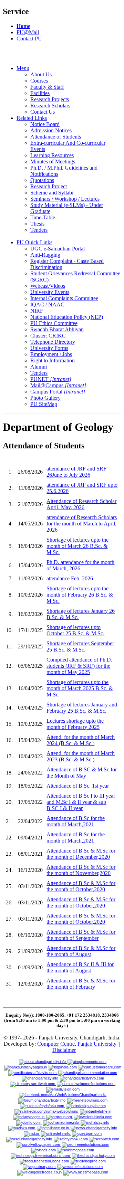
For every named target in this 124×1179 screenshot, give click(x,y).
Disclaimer (64, 1050)
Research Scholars (50, 105)
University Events (49, 292)
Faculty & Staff (47, 87)
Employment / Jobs (51, 354)
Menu (23, 68)
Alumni (38, 367)
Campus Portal (57, 391)
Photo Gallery (45, 398)
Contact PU (29, 38)
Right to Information (52, 360)
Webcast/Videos (47, 286)
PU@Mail (28, 32)
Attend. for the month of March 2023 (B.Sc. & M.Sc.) (80, 756)
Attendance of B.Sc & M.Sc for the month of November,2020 (80, 870)
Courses (39, 81)
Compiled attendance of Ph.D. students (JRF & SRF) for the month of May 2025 (79, 666)
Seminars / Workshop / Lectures (65, 199)
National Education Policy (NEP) (66, 317)
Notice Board (45, 124)
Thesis (37, 224)
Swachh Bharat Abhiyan (57, 329)
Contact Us (42, 112)
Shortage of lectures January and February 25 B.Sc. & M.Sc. (81, 708)
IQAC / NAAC (47, 304)
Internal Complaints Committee (64, 298)
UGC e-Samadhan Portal (57, 248)
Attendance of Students (55, 137)
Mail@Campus (58, 385)
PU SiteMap (43, 404)
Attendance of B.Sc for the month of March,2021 (75, 821)
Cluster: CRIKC (48, 336)
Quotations (42, 180)
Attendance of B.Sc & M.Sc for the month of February (80, 984)
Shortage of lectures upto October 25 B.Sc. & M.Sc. (75, 630)
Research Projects (49, 99)
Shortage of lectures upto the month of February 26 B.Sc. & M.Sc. (79, 595)
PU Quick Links (34, 242)
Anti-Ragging (45, 255)
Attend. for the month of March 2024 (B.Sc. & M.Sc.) (80, 740)
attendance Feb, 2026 (69, 578)
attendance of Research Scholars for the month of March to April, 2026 (81, 523)
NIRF (36, 311)
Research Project (48, 186)
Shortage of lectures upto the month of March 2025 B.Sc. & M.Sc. (79, 688)
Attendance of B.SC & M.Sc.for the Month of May (81, 773)
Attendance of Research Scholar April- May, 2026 (81, 504)
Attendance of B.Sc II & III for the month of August (80, 967)
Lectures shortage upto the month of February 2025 (75, 724)
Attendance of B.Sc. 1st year (77, 786)
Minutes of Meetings (52, 161)
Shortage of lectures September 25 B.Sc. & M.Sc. (80, 646)
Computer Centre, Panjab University (76, 1044)
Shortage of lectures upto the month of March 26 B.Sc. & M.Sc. (77, 546)
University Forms (49, 348)
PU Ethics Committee (54, 323)
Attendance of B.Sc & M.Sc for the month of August (80, 951)
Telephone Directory (52, 342)
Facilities (40, 93)
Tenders (39, 230)
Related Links (32, 118)
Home (23, 26)
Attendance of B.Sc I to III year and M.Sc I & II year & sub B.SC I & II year (80, 802)
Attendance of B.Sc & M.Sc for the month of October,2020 (80, 886)
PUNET (50, 379)
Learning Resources (52, 155)
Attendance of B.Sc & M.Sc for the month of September (80, 935)
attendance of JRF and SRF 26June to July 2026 (76, 472)
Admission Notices (51, 130)
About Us (41, 74)
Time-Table (42, 217)
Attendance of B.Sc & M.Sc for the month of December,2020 (80, 854)
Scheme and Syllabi (51, 193)
